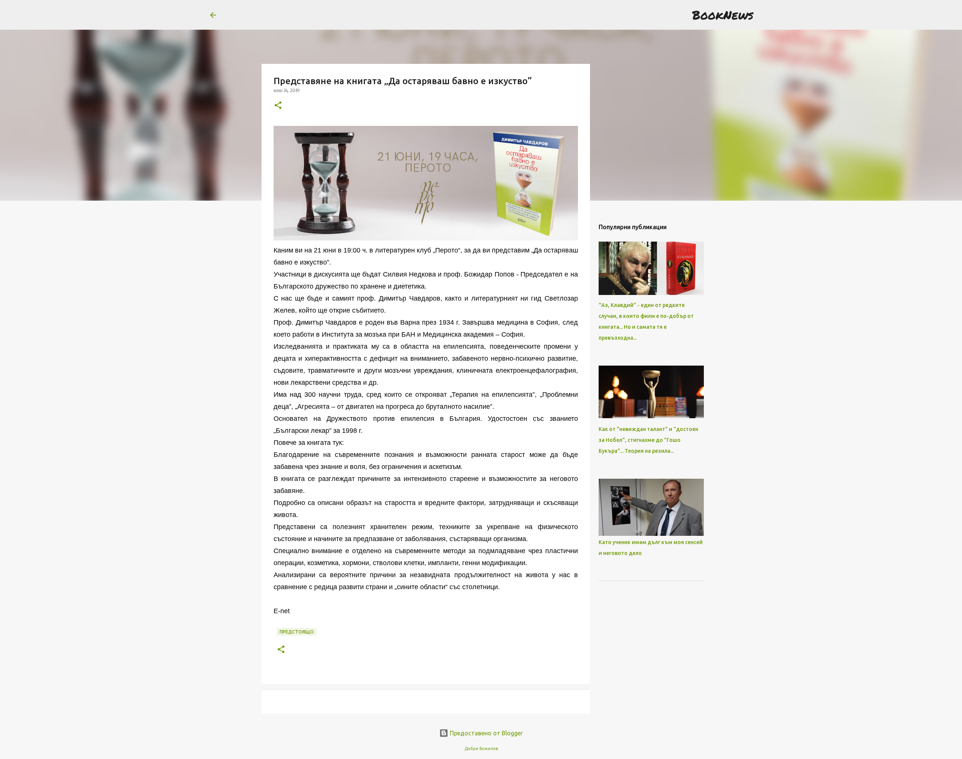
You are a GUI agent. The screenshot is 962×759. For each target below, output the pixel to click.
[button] (278, 106)
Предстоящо (297, 631)
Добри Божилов (481, 748)
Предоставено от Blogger (485, 733)
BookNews (722, 14)
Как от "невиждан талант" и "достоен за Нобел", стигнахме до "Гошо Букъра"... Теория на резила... (648, 440)
